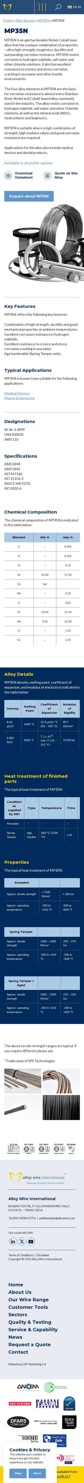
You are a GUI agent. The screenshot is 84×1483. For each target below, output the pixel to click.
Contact (18, 1352)
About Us (19, 1292)
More (37, 1473)
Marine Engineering (19, 398)
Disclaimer (43, 1255)
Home (8, 21)
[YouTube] (31, 1242)
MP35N (44, 21)
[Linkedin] (13, 1242)
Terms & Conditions (21, 1255)
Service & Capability (33, 1329)
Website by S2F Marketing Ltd (27, 1364)
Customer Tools (28, 1307)
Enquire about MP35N (29, 196)
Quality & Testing (29, 1322)
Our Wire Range (28, 1299)
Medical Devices (17, 393)
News (15, 1337)
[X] (22, 1242)
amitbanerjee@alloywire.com (57, 1218)
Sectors (17, 1314)
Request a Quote (29, 1344)
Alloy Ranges (25, 21)
